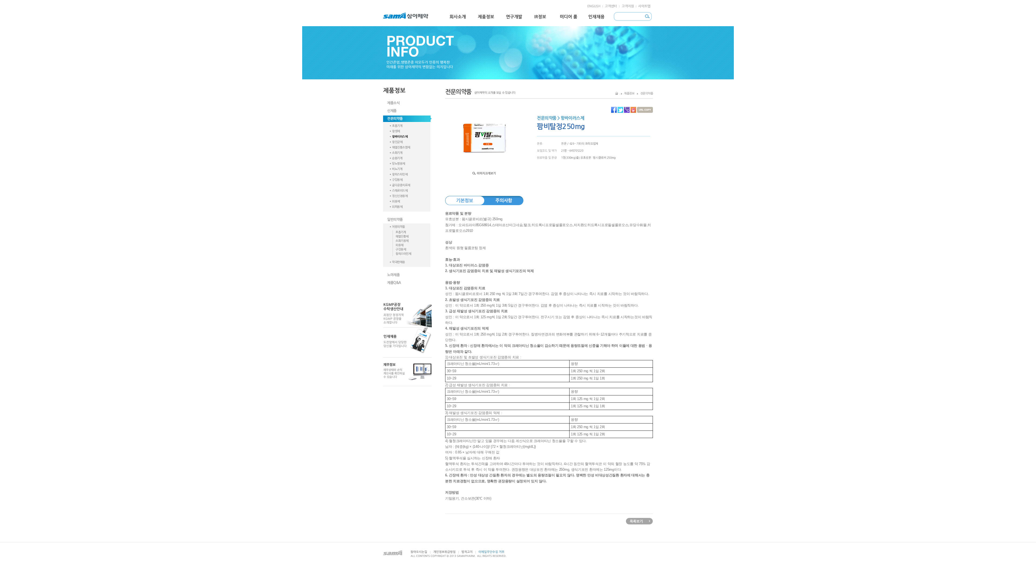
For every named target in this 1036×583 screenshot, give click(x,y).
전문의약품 (395, 118)
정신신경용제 (399, 196)
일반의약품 (395, 219)
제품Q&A (394, 282)
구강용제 (397, 179)
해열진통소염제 (401, 147)
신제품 (392, 111)
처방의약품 (398, 226)
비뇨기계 (397, 169)
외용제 (396, 201)
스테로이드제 (399, 190)
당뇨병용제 (398, 163)
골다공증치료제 (401, 185)
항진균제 (397, 142)
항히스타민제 (399, 174)
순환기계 (397, 158)
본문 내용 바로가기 (11, 2)
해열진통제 (402, 236)
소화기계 (397, 152)
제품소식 (393, 103)
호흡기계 (397, 125)
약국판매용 (398, 262)
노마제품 (393, 275)
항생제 (396, 131)
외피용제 (397, 206)
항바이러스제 (399, 136)
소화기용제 (402, 240)
